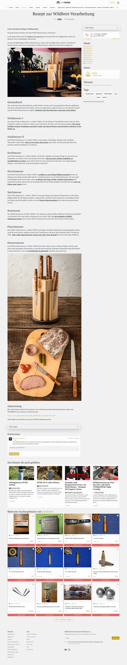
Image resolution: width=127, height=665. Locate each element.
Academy (52, 7)
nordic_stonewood (15, 488)
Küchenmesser (90, 93)
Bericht (112, 2)
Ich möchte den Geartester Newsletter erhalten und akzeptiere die (85, 643)
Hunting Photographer (19, 438)
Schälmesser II (89, 50)
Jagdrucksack (61, 7)
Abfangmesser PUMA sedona (18, 483)
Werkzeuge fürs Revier (78, 7)
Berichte (24, 7)
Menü (11, 7)
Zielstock (99, 7)
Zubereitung (88, 63)
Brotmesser (88, 57)
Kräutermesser (89, 61)
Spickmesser (88, 55)
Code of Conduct (31, 636)
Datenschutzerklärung (74, 643)
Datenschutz (30, 642)
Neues (17, 7)
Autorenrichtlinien (32, 634)
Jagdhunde (68, 7)
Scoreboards (88, 38)
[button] (118, 2)
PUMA (55, 19)
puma (115, 93)
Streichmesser (89, 53)
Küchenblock (88, 46)
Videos (31, 7)
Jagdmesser (99, 93)
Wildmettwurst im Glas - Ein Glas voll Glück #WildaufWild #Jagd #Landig (104, 485)
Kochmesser (88, 52)
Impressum (29, 644)
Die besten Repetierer (91, 7)
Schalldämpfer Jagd (13, 652)
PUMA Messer (108, 93)
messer (98, 97)
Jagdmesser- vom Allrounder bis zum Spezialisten (98, 85)
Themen (38, 7)
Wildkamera (11, 657)
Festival (45, 7)
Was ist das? (116, 38)
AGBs (28, 639)
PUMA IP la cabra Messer (48, 482)
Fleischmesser (89, 59)
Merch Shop (30, 649)
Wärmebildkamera (12, 649)
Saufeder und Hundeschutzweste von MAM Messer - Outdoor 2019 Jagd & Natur (75, 485)
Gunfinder (47, 511)
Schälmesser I (88, 48)
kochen (105, 97)
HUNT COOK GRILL (99, 492)
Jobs (28, 647)
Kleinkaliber (106, 7)
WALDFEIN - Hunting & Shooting (74, 492)
